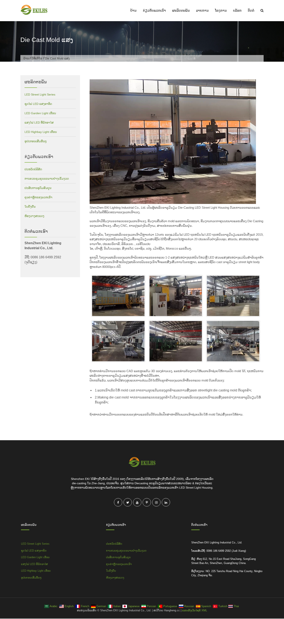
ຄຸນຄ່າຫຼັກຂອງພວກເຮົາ (38, 197)
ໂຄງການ (221, 10)
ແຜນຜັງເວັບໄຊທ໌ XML (194, 610)
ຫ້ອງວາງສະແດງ (34, 216)
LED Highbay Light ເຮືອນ (41, 132)
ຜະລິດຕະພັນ (181, 10)
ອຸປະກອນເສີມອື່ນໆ (36, 141)
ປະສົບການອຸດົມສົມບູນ (38, 188)
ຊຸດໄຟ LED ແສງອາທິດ (38, 103)
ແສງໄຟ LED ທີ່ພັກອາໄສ (39, 122)
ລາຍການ (202, 10)
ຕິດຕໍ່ (251, 10)
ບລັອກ (237, 10)
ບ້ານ (133, 10)
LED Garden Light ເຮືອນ (40, 113)
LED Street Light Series (40, 94)
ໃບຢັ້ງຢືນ (30, 206)
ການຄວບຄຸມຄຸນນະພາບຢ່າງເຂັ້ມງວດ (47, 178)
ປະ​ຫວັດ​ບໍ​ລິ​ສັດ (33, 169)
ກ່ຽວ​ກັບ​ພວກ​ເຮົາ (154, 10)
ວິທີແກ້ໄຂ (36, 58)
